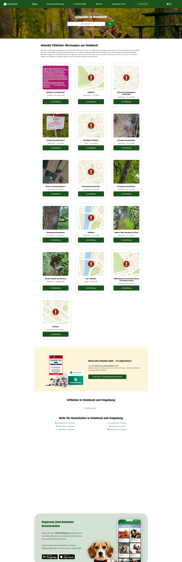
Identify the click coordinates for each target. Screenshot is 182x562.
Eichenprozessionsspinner (56, 140)
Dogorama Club (119, 4)
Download (144, 4)
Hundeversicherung (55, 4)
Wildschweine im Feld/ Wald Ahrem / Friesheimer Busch (126, 280)
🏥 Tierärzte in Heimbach (117, 426)
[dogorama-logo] (11, 4)
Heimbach (97, 29)
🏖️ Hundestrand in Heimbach (117, 423)
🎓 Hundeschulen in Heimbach (117, 429)
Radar (34, 4)
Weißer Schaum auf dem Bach (55, 279)
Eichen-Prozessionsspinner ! (56, 186)
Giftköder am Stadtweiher (55, 92)
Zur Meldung (55, 102)
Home (83, 29)
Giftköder (90, 29)
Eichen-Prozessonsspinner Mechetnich (126, 93)
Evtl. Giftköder (91, 279)
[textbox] (86, 24)
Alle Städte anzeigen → (91, 408)
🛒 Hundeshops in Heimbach (65, 429)
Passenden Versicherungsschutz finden (107, 377)
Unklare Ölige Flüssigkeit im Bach (126, 232)
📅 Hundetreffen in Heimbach (65, 426)
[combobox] (86, 24)
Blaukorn (55, 327)
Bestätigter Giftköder (91, 140)
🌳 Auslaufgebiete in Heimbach (65, 423)
